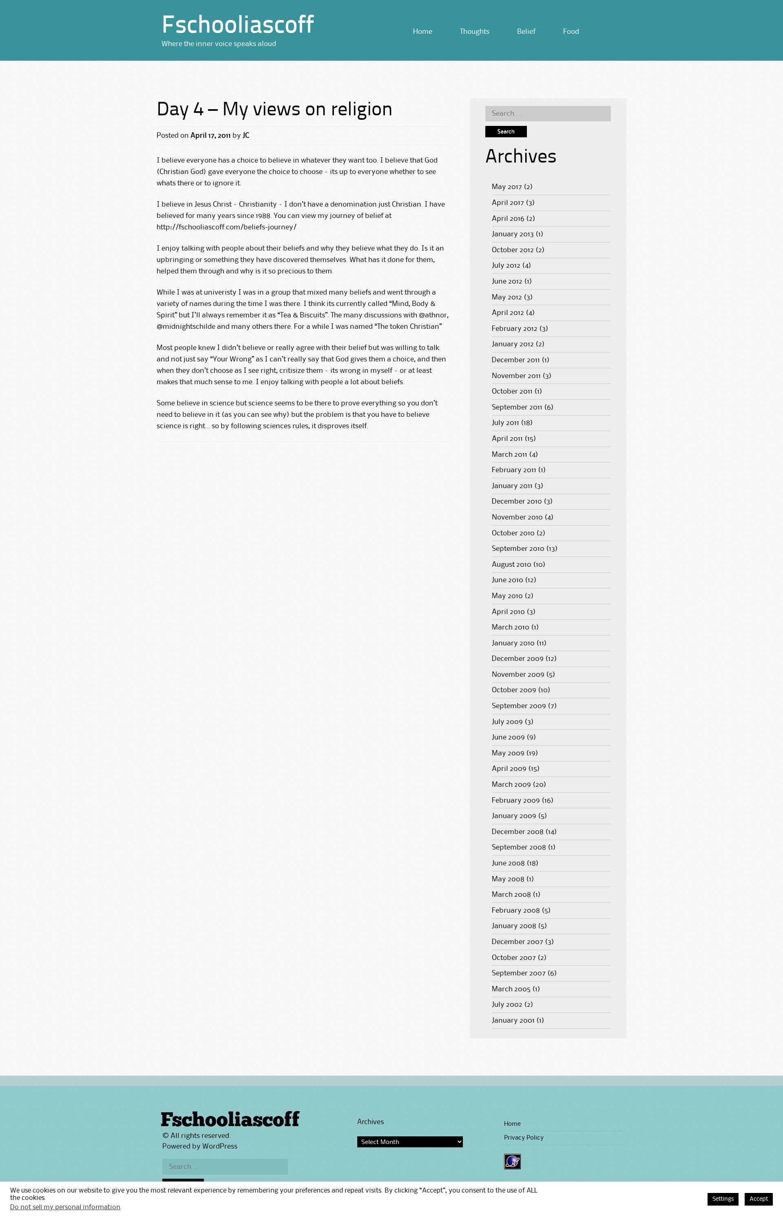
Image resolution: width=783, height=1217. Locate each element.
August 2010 (511, 564)
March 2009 (511, 784)
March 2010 (510, 627)
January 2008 (514, 926)
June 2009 (508, 737)
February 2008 (516, 910)
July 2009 (507, 722)
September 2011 (517, 407)
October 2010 (513, 533)
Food (571, 32)
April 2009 (509, 769)
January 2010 (513, 643)
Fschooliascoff (237, 26)
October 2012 (513, 250)
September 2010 (518, 549)
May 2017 (507, 187)
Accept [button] (759, 1199)
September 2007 (519, 973)
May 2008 (508, 879)
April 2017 (508, 203)
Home (422, 32)
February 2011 (514, 470)
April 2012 (508, 313)
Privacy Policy (524, 1138)
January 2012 (513, 344)
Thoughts (474, 32)
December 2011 (516, 360)
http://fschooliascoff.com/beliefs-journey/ (226, 227)
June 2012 (507, 281)
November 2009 (518, 674)
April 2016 (508, 219)
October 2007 (514, 958)
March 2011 (509, 454)
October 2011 (512, 391)
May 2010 (507, 596)
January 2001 (513, 1020)
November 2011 (516, 376)
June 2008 (508, 863)
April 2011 (507, 439)
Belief (526, 32)
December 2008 (518, 832)
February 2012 (514, 329)
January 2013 (513, 234)
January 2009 (514, 816)
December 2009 (518, 659)
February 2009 (516, 800)
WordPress (219, 1146)
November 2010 (517, 517)
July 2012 (506, 265)
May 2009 (508, 753)
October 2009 (514, 690)
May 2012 (507, 297)
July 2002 (507, 1004)
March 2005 (511, 989)
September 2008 (519, 847)
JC (246, 135)
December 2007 (517, 942)
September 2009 (519, 706)
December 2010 (517, 501)
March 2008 (511, 894)
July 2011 (505, 423)
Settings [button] (723, 1199)
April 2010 (508, 612)
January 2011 (512, 486)
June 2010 (507, 580)
